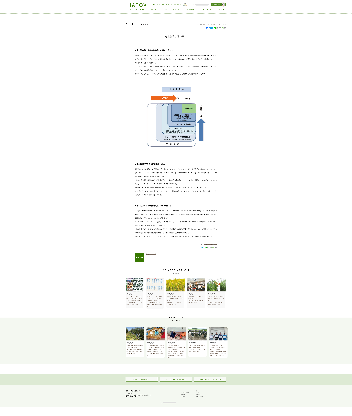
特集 (212, 24)
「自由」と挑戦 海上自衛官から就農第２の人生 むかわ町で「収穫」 (216, 298)
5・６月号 (216, 351)
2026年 (133, 302)
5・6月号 (208, 24)
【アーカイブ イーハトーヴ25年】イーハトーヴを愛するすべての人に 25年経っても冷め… (134, 298)
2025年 (155, 302)
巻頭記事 (179, 302)
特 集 (197, 391)
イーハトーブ (138, 302)
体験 (153, 304)
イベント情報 (199, 396)
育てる (216, 304)
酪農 (161, 304)
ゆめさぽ (175, 355)
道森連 (158, 351)
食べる (175, 304)
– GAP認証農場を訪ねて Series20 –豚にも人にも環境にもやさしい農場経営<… (176, 347)
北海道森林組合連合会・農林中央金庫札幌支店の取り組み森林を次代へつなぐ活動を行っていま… (155, 347)
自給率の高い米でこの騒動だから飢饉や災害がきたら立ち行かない (175, 298)
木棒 (154, 353)
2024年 (204, 24)
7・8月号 (153, 351)
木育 (157, 353)
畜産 (179, 355)
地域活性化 (211, 304)
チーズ (203, 349)
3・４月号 (174, 351)
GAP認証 (170, 355)
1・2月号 (128, 302)
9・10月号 (174, 302)
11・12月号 (150, 302)
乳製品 (190, 351)
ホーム (182, 391)
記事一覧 (198, 394)
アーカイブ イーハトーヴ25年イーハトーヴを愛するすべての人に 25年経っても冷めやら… (155, 298)
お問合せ (183, 396)
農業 (214, 24)
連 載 (197, 392)
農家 (133, 304)
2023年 (134, 349)
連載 (137, 351)
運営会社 (183, 394)
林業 (134, 353)
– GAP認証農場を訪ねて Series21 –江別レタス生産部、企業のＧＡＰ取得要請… (218, 347)
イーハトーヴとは (185, 392)
